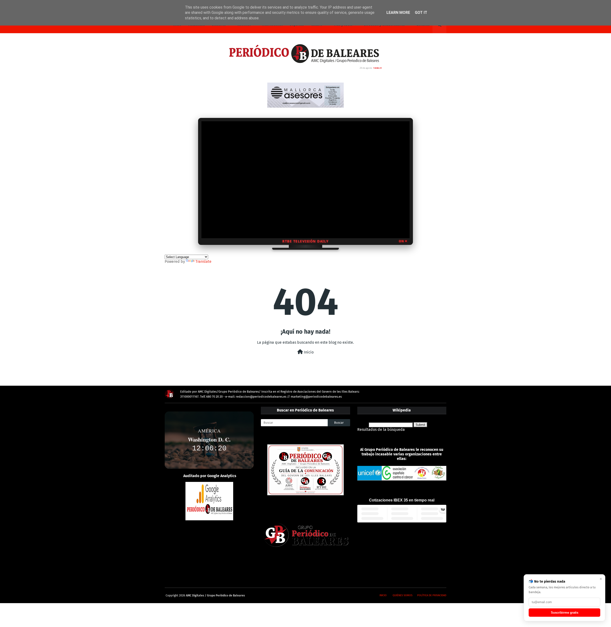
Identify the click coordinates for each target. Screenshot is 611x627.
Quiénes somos (402, 595)
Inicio (308, 352)
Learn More (398, 12)
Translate (203, 261)
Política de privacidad (431, 595)
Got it (421, 12)
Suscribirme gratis (564, 612)
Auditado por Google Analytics (209, 476)
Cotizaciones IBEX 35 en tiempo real (401, 500)
